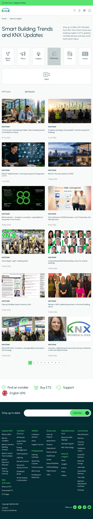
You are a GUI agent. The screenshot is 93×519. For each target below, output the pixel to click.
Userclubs (81, 467)
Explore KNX (7, 431)
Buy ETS (45, 387)
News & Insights (64, 455)
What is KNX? (7, 434)
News (63, 460)
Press (63, 472)
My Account (79, 10)
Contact (5, 508)
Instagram (84, 507)
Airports (49, 445)
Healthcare (50, 456)
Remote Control (23, 461)
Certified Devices (20, 432)
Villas (48, 475)
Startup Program (67, 444)
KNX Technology (67, 447)
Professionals (37, 451)
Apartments (50, 441)
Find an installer (18, 387)
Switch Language (84, 10)
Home (4, 19)
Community (83, 431)
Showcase (51, 431)
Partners (81, 438)
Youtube (89, 507)
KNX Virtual (36, 471)
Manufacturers (83, 434)
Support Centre (20, 3)
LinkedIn (75, 507)
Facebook (79, 507)
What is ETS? (7, 487)
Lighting (20, 458)
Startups (81, 490)
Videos (63, 475)
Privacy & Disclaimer (9, 510)
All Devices (21, 437)
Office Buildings (52, 467)
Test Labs (81, 477)
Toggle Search (75, 10)
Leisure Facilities (52, 463)
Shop (34, 441)
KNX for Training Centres (5, 471)
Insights (64, 464)
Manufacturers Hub (68, 432)
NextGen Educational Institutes (82, 483)
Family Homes (51, 452)
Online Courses (37, 467)
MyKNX (35, 431)
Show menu (89, 10)
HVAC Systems (22, 454)
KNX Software (6, 481)
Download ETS (7, 490)
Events (63, 468)
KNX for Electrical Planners (5, 462)
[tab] (8, 56)
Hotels (48, 460)
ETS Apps (5, 494)
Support (68, 387)
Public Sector (51, 471)
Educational (50, 448)
